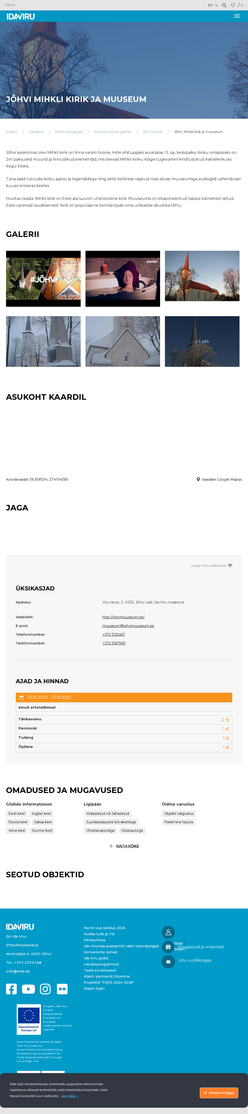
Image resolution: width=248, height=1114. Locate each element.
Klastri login (94, 988)
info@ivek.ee (18, 971)
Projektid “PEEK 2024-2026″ (109, 982)
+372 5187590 (114, 643)
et (210, 5)
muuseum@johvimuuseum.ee (128, 626)
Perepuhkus (95, 940)
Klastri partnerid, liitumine (107, 976)
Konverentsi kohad (100, 952)
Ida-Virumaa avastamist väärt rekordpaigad (121, 946)
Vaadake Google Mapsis (222, 479)
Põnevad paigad (69, 132)
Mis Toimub (152, 132)
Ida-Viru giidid (96, 958)
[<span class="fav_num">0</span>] (233, 5)
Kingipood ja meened (201, 946)
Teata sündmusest (100, 970)
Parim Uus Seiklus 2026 (104, 928)
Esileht (11, 132)
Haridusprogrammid (101, 964)
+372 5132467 (113, 634)
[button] (224, 5)
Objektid (36, 132)
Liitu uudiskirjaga (194, 960)
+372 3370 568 (27, 962)
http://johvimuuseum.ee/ (123, 617)
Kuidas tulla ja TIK (99, 934)
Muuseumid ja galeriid (112, 132)
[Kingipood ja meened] (168, 947)
